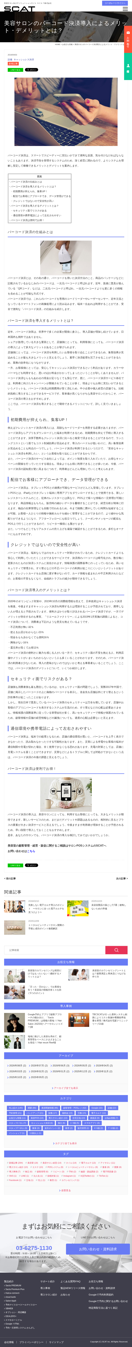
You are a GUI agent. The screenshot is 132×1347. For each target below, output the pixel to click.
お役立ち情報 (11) (17, 1118)
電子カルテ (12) (98, 1113)
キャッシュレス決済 (24, 59)
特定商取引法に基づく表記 (103, 1307)
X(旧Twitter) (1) (87, 1176)
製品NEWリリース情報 (72, 1288)
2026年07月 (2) (39, 1065)
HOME (57, 44)
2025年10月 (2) (17, 1077)
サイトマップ (56, 1342)
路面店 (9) (95, 1118)
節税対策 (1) (53, 1176)
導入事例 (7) (14, 1171)
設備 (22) (112, 1108)
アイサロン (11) (107, 1163)
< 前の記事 (10, 878)
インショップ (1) (16, 1133)
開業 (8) (118, 1167)
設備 (10, 59)
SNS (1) (12, 1176)
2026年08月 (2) (17, 1065)
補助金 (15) (67, 1113)
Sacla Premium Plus (15, 1289)
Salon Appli (11, 1301)
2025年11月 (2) (104, 1071)
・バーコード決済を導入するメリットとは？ (32, 186)
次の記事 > (122, 878)
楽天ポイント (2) (52, 1128)
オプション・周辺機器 (16, 1312)
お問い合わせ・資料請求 (98, 1249)
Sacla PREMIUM (13, 1285)
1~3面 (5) (74, 1123)
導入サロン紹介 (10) (58, 1118)
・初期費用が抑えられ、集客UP (28, 191)
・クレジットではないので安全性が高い (32, 201)
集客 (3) (36, 1128)
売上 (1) (41, 1180)
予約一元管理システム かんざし (20, 1328)
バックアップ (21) (35, 1113)
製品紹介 (9, 1281)
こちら (31, 851)
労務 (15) (82, 1113)
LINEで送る (15, 70)
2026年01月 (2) (61, 1071)
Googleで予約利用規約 (101, 1294)
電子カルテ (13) (88, 1163)
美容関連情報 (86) (49, 1108)
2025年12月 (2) (82, 1071)
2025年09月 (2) (39, 1077)
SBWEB (9, 1308)
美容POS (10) (37, 1118)
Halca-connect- (13, 1293)
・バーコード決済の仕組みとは (25, 181)
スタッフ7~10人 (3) (18, 1128)
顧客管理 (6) (42, 1171)
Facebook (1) (15, 1180)
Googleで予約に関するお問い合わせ (108, 1301)
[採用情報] (128, 66)
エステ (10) (37, 1167)
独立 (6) (61, 1123)
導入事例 (45, 1288)
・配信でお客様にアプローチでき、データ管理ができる (41, 196)
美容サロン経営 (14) (52, 1163)
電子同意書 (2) (109, 1171)
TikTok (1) (103, 1176)
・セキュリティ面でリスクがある (29, 210)
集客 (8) (106, 1167)
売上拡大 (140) (16, 1108)
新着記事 (13, 63)
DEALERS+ (11, 1316)
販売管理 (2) (83, 1128)
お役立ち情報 (67, 44)
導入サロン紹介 (48, 1294)
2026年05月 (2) (82, 1065)
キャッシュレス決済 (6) (42, 1123)
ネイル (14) (71, 1163)
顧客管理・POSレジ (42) (74, 1108)
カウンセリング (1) (70, 1180)
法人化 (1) (38, 1176)
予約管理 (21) (15, 1113)
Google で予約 (12, 1324)
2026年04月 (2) (104, 1065)
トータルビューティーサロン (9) (83, 1167)
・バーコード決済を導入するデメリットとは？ (33, 205)
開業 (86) (32, 1108)
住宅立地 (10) (79, 1118)
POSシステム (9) (55, 1167)
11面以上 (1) (35, 1133)
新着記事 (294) (16, 1163)
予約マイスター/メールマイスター (21, 1305)
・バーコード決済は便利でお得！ (26, 220)
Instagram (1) (69, 1176)
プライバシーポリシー (31, 1342)
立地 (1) (29, 1180)
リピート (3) (58, 1171)
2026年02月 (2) (39, 1071)
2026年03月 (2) (17, 1071)
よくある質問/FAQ (70, 1281)
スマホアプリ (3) (92, 1123)
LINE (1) (25, 1176)
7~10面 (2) (113, 1128)
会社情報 (9, 1342)
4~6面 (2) (98, 1128)
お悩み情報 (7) (111, 1118)
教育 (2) (69, 1128)
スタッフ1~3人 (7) (17, 1123)
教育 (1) (53, 1180)
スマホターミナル (14, 1320)
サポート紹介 (47, 1281)
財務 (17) (52, 1113)
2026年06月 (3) (61, 1065)
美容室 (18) (33, 1163)
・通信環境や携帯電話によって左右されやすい (36, 215)
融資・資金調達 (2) (89, 1171)
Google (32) (97, 1108)
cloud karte (11, 1297)
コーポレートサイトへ (115, 3)
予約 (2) (72, 1171)
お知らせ (65, 1294)
